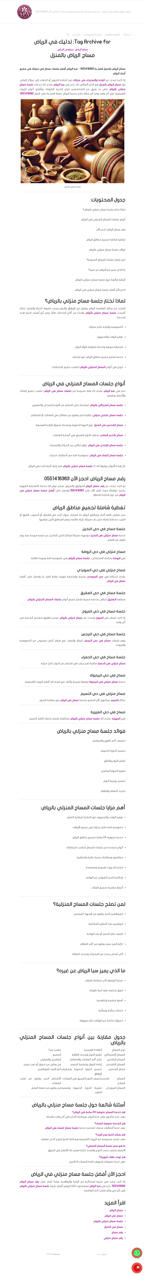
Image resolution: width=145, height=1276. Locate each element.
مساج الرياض (81, 49)
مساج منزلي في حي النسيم (103, 694)
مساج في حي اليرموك (107, 675)
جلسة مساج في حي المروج (103, 611)
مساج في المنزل (113, 1226)
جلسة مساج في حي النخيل (104, 529)
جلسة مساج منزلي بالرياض (108, 1221)
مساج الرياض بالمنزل (72, 55)
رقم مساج (117, 1232)
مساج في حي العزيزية (108, 712)
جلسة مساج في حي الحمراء (103, 657)
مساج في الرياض (65, 49)
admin (49, 1254)
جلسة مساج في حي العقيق (103, 593)
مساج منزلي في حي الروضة (103, 552)
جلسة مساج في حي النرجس (103, 634)
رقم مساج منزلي (113, 1238)
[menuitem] (83, 11)
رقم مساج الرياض (29, 1181)
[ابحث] (68, 34)
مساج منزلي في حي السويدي (101, 570)
